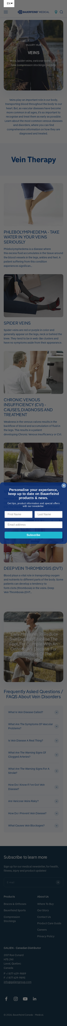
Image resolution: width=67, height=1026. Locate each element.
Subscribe (33, 534)
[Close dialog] (64, 485)
